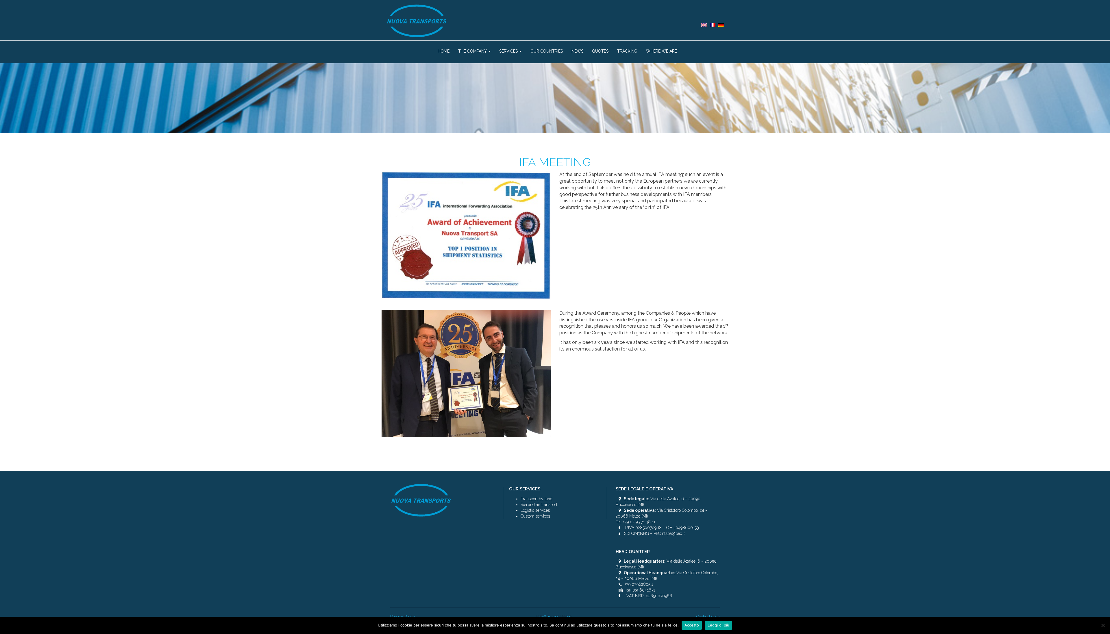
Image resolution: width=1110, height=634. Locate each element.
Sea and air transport (539, 504)
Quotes (600, 51)
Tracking (627, 51)
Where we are (661, 51)
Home (443, 51)
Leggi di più (718, 625)
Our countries (546, 51)
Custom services (535, 516)
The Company (473, 51)
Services (509, 51)
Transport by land (536, 498)
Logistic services (535, 510)
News (577, 51)
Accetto (691, 625)
